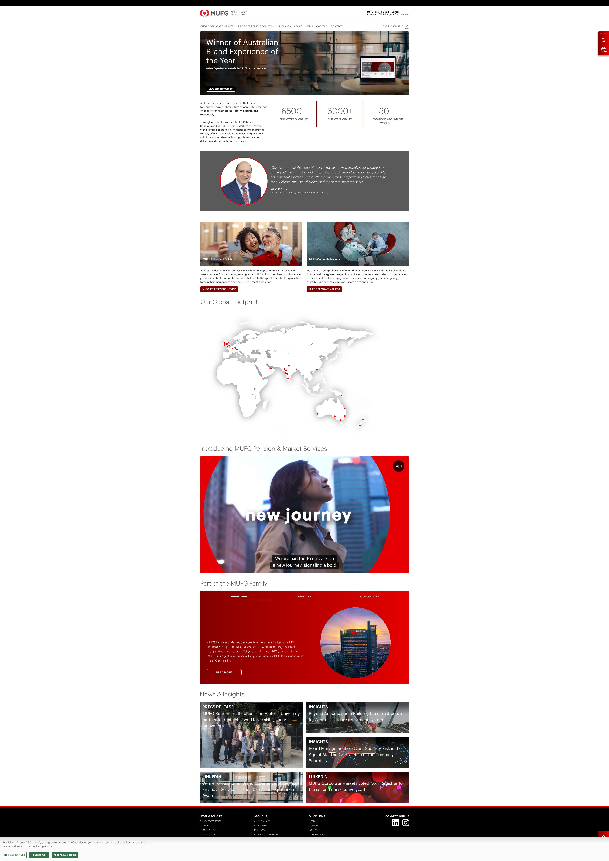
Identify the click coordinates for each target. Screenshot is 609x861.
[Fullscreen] (404, 569)
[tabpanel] (304, 642)
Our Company (262, 821)
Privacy (204, 825)
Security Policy (209, 834)
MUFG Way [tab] (304, 596)
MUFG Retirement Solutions (219, 289)
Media (312, 821)
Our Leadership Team (266, 834)
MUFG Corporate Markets (324, 289)
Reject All (39, 855)
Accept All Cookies (65, 855)
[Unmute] (388, 569)
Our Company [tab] (369, 596)
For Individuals (317, 834)
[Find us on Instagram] (405, 822)
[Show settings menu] (396, 569)
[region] (304, 849)
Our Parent (260, 825)
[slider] (296, 569)
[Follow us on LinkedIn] (395, 822)
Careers (313, 825)
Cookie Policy (208, 830)
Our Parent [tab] (239, 596)
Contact (314, 830)
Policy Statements (210, 821)
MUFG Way (259, 830)
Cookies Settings (14, 855)
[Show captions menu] (380, 569)
